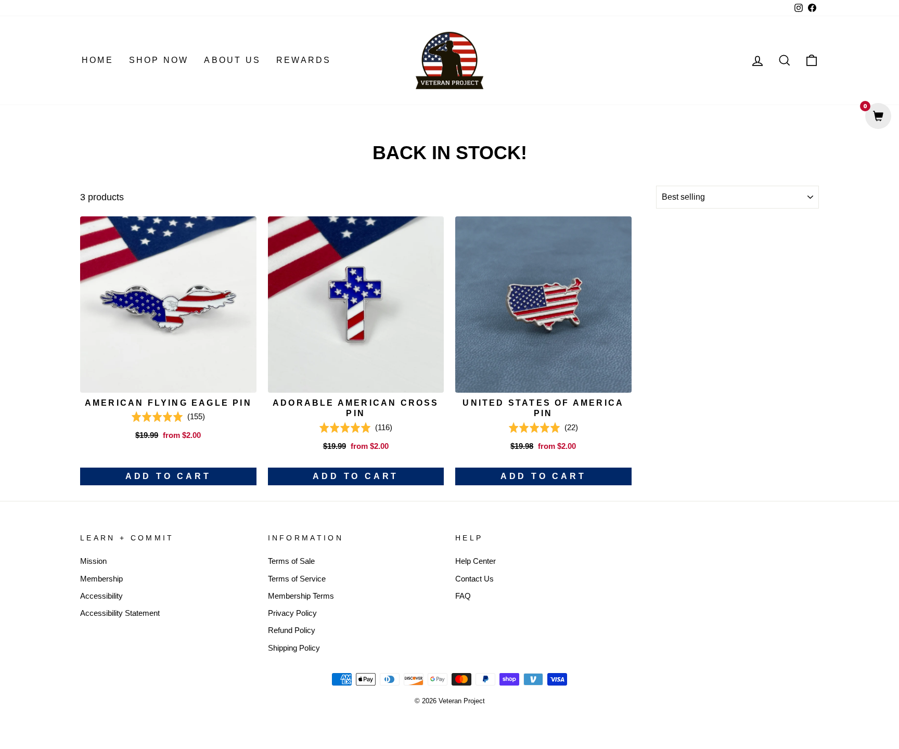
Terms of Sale (291, 561)
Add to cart (168, 476)
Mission (93, 561)
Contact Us (474, 578)
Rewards (303, 60)
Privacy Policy (292, 613)
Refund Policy (291, 630)
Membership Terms (301, 595)
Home (97, 60)
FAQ (463, 595)
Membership (101, 578)
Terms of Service (297, 578)
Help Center (475, 561)
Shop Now (159, 60)
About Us (232, 60)
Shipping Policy (294, 647)
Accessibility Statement (120, 613)
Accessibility (101, 595)
